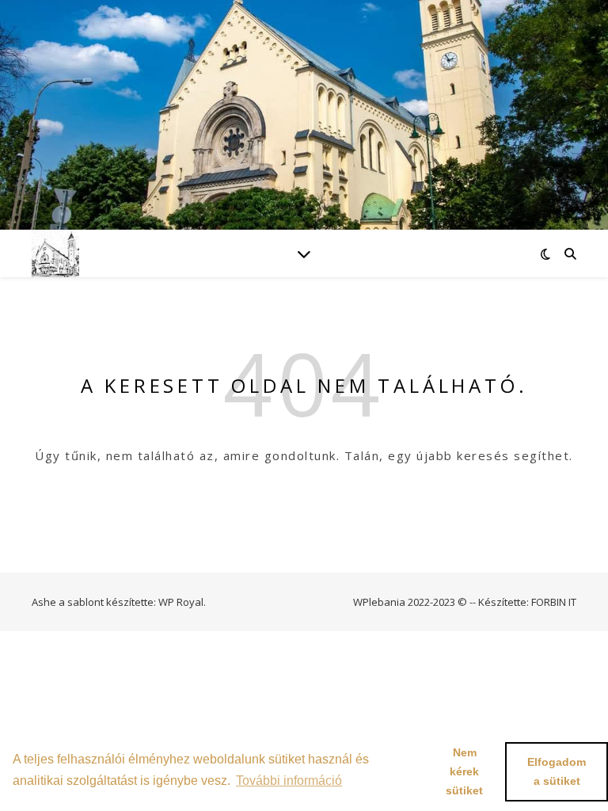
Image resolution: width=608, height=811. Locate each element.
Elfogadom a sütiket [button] (556, 771)
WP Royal (180, 602)
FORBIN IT (553, 602)
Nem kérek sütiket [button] (464, 771)
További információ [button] (289, 780)
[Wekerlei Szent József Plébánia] (55, 253)
